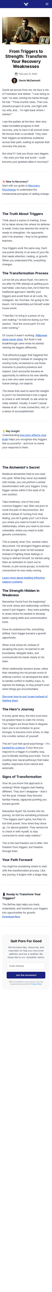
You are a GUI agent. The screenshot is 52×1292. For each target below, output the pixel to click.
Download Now (11, 916)
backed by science (13, 747)
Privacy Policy (36, 984)
